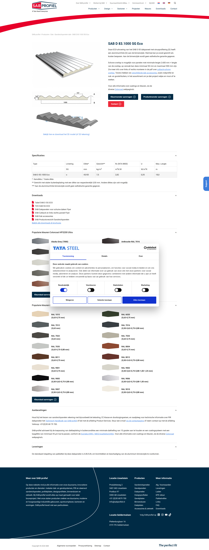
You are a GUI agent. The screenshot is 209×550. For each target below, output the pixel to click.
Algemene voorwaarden (66, 546)
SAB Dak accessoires (44, 216)
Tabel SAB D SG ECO (44, 202)
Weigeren (70, 300)
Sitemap (97, 546)
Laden (158, 491)
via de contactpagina (135, 421)
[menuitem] (158, 3)
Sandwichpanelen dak (63, 34)
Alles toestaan (139, 300)
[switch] (90, 290)
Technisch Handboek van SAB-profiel (61, 421)
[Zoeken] (175, 3)
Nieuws (148, 9)
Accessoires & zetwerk (143, 508)
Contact (173, 9)
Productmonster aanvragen (155, 97)
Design (107, 9)
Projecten (136, 9)
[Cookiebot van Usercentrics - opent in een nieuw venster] (145, 248)
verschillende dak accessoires (144, 73)
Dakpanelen (139, 491)
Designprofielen (141, 495)
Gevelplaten (139, 498)
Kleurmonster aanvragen (121, 97)
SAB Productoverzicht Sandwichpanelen (52, 219)
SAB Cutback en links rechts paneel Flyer (52, 213)
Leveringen (37, 446)
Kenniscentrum (138, 3)
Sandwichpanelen (142, 485)
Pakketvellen (161, 498)
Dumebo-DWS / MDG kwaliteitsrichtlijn (97, 434)
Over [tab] (141, 256)
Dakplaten (138, 505)
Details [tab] (105, 256)
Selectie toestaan (104, 300)
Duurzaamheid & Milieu (118, 3)
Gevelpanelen (140, 488)
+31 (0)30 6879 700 (117, 498)
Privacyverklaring (85, 546)
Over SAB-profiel (82, 3)
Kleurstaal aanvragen (43, 294)
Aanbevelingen (39, 410)
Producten (92, 9)
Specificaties (38, 155)
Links (158, 502)
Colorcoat (119, 89)
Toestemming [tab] (68, 256)
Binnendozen (140, 502)
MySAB (152, 3)
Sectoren (121, 9)
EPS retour (160, 495)
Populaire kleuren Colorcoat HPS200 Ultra (52, 232)
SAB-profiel (36, 34)
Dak (52, 34)
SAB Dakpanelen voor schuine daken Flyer (53, 209)
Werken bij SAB (99, 3)
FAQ (157, 505)
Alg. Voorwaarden (163, 485)
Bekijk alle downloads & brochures (46, 223)
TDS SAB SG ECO (42, 206)
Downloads (161, 9)
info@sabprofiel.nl (117, 502)
